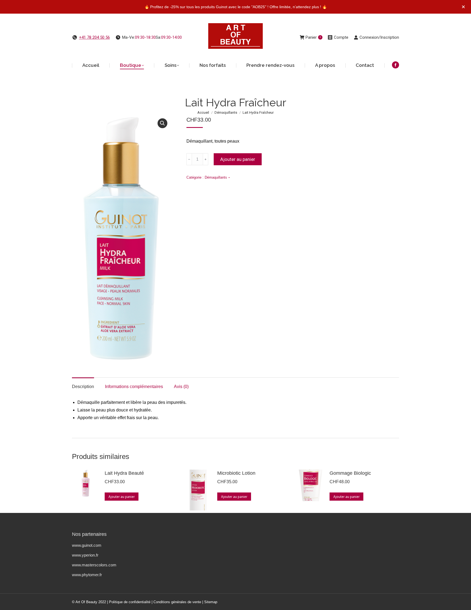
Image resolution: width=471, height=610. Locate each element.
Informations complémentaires (134, 386)
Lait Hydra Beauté (124, 473)
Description (83, 386)
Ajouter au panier (237, 159)
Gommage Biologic (350, 473)
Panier (313, 37)
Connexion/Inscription (379, 37)
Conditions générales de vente (177, 602)
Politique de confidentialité (129, 602)
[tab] (83, 383)
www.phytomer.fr (87, 574)
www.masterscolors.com (94, 565)
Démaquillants (216, 177)
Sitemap (210, 602)
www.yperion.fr (85, 555)
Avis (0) (181, 386)
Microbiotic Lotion (236, 473)
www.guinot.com (86, 545)
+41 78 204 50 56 (94, 37)
